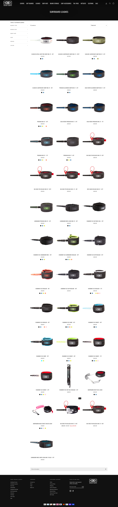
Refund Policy (52, 491)
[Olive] (98, 58)
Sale (11, 498)
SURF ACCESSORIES (66, 3)
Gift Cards (13, 496)
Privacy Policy (52, 483)
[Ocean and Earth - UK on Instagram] (70, 491)
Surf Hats (12, 485)
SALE (96, 3)
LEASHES (38, 3)
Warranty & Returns (54, 489)
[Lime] (42, 126)
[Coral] (46, 126)
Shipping (51, 485)
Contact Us (32, 482)
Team (31, 485)
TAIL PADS (76, 3)
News (31, 483)
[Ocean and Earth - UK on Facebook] (73, 491)
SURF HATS (45, 3)
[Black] (40, 58)
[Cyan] (41, 360)
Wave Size (13, 33)
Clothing (90, 3)
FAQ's (51, 482)
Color (12, 45)
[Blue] (42, 58)
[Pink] (99, 293)
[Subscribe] (83, 487)
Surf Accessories (14, 491)
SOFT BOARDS (30, 3)
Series (12, 41)
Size (12, 37)
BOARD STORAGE (54, 3)
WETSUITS (83, 3)
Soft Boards (13, 487)
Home (12, 22)
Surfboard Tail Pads (14, 489)
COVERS (22, 3)
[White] (44, 58)
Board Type (14, 25)
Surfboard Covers (14, 482)
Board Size (14, 29)
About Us (32, 487)
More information (35, 469)
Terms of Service (53, 487)
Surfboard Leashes (19, 22)
